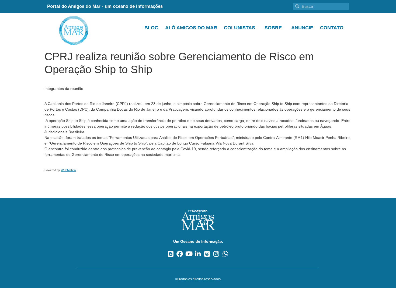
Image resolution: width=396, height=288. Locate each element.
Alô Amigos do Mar (191, 27)
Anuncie (302, 27)
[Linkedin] (198, 254)
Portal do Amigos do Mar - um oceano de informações (105, 6)
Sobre (273, 27)
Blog (151, 27)
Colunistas (239, 27)
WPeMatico (68, 170)
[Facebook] (180, 254)
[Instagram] (216, 254)
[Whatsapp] (225, 254)
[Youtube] (189, 254)
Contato (331, 27)
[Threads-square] (207, 254)
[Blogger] (171, 254)
